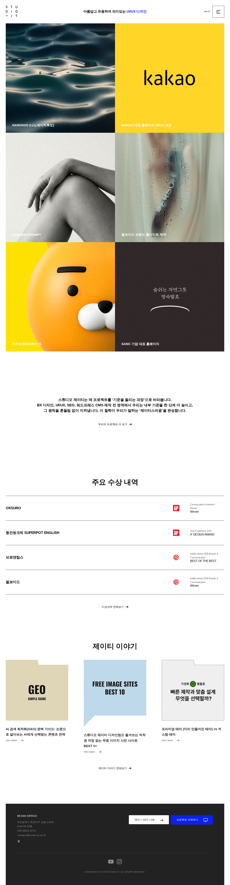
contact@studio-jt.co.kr (31, 835)
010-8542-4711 (26, 830)
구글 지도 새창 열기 (18, 841)
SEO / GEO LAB (145, 819)
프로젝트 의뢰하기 (187, 819)
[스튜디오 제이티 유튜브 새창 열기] (111, 861)
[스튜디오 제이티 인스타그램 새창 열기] (119, 861)
